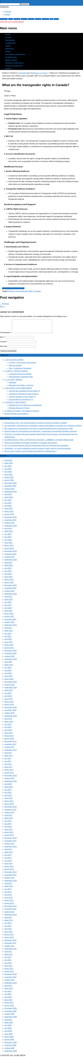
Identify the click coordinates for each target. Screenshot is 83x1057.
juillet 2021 (8, 631)
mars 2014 (8, 863)
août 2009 (8, 1020)
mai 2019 (7, 693)
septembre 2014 (10, 846)
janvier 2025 (9, 514)
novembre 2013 (10, 875)
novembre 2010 (10, 977)
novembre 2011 (10, 943)
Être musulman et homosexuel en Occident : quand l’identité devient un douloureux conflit (38, 428)
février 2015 (8, 832)
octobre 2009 (9, 1014)
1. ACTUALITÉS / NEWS (14, 360)
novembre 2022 (10, 588)
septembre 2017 (10, 750)
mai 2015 (7, 824)
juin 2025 (7, 500)
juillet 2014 (8, 852)
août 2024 (8, 528)
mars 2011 (8, 966)
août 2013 (8, 883)
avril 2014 (8, 861)
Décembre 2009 (10, 1008)
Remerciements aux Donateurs (16, 414)
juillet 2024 (8, 531)
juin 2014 (7, 855)
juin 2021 (7, 633)
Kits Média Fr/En (11, 57)
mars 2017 (8, 767)
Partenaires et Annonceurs (14, 63)
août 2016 (8, 784)
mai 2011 (7, 960)
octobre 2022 (9, 591)
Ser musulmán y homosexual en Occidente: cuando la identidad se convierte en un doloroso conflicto (43, 426)
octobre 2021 (9, 622)
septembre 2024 (10, 526)
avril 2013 (8, 895)
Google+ (17, 19)
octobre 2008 (9, 1048)
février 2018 (8, 736)
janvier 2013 (9, 903)
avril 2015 (8, 827)
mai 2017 (7, 761)
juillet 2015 (8, 818)
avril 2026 (8, 472)
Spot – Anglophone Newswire (20, 368)
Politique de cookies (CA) (14, 65)
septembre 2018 (10, 716)
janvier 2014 (9, 869)
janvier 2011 (9, 971)
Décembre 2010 (10, 974)
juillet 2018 (8, 721)
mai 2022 (7, 605)
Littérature (12, 382)
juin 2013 (7, 889)
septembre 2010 (10, 983)
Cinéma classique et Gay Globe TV (22, 397)
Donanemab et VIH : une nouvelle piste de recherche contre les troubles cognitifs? (35, 423)
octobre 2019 (9, 685)
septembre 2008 (10, 1051)
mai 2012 (7, 926)
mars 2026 (8, 474)
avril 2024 (8, 540)
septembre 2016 (10, 781)
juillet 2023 (8, 565)
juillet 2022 (8, 599)
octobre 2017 (9, 747)
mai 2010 (7, 994)
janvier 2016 (9, 804)
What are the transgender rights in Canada (24, 291)
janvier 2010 (9, 1005)
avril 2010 (8, 997)
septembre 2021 (10, 625)
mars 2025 (8, 508)
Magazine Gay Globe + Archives (21, 385)
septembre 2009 (10, 1017)
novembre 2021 (10, 619)
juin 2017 (7, 758)
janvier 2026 (9, 480)
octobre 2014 (9, 844)
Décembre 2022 (10, 585)
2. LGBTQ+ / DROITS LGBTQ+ (16, 371)
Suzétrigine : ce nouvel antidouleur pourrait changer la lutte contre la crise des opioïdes (37, 448)
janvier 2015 (9, 835)
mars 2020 (8, 676)
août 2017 (8, 753)
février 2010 (8, 1003)
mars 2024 (8, 543)
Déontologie (9, 48)
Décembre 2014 (10, 838)
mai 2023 (7, 571)
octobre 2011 (9, 946)
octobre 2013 (9, 878)
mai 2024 (7, 537)
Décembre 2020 (10, 650)
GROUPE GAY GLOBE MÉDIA (12, 22)
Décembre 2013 (10, 872)
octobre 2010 (9, 980)
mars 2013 (8, 898)
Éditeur (7, 51)
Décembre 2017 (10, 741)
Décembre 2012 (10, 906)
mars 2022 (8, 611)
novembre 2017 (10, 744)
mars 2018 (8, 733)
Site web (3, 346)
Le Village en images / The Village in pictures (21, 411)
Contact (7, 46)
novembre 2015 (10, 810)
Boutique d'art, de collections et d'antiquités (25, 405)
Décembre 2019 (10, 682)
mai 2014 (7, 858)
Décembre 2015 (10, 807)
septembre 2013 (10, 881)
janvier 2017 (9, 773)
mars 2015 (8, 829)
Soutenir (8, 68)
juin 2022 (7, 602)
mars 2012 (8, 932)
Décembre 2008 (10, 1042)
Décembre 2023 (10, 551)
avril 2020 (8, 673)
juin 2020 (7, 667)
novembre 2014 (10, 841)
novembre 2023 (10, 554)
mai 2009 (7, 1028)
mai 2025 (7, 503)
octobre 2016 (9, 778)
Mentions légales (11, 60)
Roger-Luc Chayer (40, 73)
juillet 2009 (8, 1022)
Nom (2, 337)
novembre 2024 (10, 520)
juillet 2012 (8, 920)
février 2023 (8, 579)
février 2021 (8, 645)
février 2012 (8, 934)
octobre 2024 (9, 523)
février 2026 (8, 477)
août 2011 (8, 951)
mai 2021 (7, 636)
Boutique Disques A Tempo (19, 408)
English (7, 14)
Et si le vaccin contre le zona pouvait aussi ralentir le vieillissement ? (30, 451)
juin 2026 (7, 466)
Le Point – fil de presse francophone (22, 362)
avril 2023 (8, 574)
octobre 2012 (9, 912)
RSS (51, 19)
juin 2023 (7, 568)
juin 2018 (7, 724)
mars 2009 (8, 1034)
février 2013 (8, 900)
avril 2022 (8, 608)
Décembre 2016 (10, 775)
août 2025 (8, 494)
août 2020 (8, 662)
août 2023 (8, 562)
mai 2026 (7, 469)
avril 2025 (8, 506)
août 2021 (8, 628)
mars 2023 (8, 577)
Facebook (4, 19)
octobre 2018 (9, 713)
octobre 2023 (9, 557)
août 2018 (8, 719)
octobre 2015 (9, 812)
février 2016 (8, 801)
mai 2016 (7, 792)
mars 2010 (8, 1000)
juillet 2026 (8, 463)
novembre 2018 (10, 710)
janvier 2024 (9, 548)
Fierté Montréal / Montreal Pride (21, 377)
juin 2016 (7, 790)
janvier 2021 (9, 648)
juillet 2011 (8, 954)
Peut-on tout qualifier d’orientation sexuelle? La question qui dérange (30, 443)
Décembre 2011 (10, 940)
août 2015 (8, 815)
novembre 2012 (10, 909)
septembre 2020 (10, 659)
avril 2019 (8, 696)
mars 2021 (8, 642)
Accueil (7, 34)
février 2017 (8, 770)
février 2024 (8, 545)
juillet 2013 (8, 886)
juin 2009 (7, 1025)
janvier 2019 (9, 704)
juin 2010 (7, 991)
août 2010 (8, 986)
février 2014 (8, 866)
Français (7, 11)
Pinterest (24, 19)
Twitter (10, 19)
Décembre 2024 (10, 517)
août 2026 (8, 460)
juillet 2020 (8, 665)
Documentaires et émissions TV (21, 399)
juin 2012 (7, 923)
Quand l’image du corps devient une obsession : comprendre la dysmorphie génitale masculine (40, 431)
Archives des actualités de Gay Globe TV (24, 391)
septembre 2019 (10, 687)
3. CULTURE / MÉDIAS (13, 380)
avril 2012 (8, 929)
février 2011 (8, 969)
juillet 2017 (8, 755)
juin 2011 (7, 957)
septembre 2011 (10, 949)
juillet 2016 (8, 787)
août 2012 (8, 917)
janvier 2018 (9, 738)
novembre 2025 (10, 486)
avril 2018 (8, 730)
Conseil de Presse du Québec (20, 374)
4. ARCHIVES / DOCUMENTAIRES (18, 388)
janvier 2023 (9, 582)
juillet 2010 (8, 988)
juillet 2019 (8, 690)
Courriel (3, 342)
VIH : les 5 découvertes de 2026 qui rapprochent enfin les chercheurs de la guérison (36, 445)
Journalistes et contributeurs (15, 54)
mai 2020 (7, 670)
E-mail (56, 19)
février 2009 (8, 1037)
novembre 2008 (10, 1045)
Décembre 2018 (10, 707)
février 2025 (8, 511)
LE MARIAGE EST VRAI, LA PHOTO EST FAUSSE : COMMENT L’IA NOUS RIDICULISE (38, 440)
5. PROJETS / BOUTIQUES (15, 402)
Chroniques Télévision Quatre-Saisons (23, 394)
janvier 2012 (9, 937)
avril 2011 (8, 963)
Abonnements (10, 40)
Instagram (45, 19)
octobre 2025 (9, 489)
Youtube (38, 19)
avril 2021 (8, 639)
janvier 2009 (9, 1039)
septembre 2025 (10, 491)
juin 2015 (7, 821)
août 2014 (8, 849)
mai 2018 (7, 727)
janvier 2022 (9, 616)
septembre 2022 (10, 594)
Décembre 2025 (10, 483)
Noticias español (15, 365)
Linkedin (31, 19)
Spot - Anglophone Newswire (13, 288)
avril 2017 (8, 764)
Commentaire (5, 332)
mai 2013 (7, 892)
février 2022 (8, 614)
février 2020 (8, 679)
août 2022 (8, 596)
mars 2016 (8, 798)
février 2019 (8, 702)
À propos (8, 37)
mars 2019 (8, 699)
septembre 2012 (10, 915)
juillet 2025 (8, 497)
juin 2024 (7, 534)
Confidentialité (10, 43)
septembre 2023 (10, 560)
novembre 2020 (10, 653)
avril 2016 (8, 795)
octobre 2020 (9, 656)
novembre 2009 (10, 1011)
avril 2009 (8, 1031)
